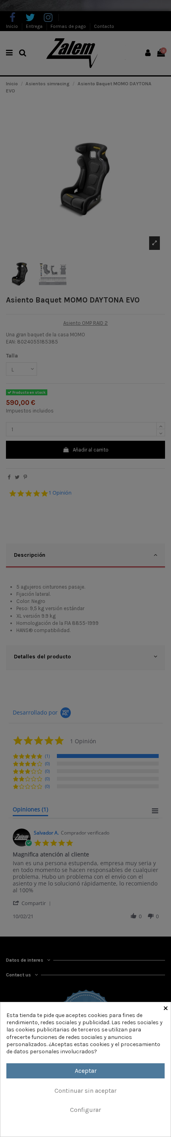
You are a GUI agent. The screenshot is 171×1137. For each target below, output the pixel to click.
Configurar (85, 1109)
